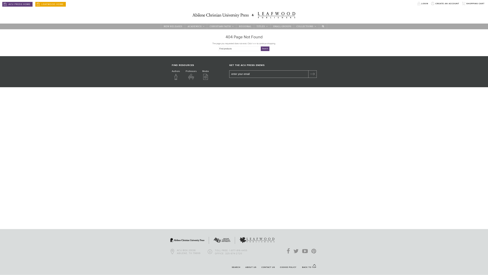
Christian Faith (220, 26)
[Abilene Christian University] (222, 240)
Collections (304, 26)
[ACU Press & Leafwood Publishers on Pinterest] (313, 251)
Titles (261, 26)
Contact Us (268, 267)
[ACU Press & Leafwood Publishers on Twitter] (296, 251)
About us (250, 267)
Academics (195, 26)
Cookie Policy (288, 267)
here (254, 43)
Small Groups (282, 26)
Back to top (309, 267)
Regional (245, 26)
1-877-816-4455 (238, 250)
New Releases (173, 26)
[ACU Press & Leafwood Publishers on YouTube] (305, 251)
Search (265, 48)
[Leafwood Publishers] (257, 240)
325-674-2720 (233, 253)
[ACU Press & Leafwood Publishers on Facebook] (288, 251)
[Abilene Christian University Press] (187, 240)
